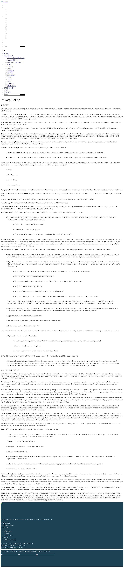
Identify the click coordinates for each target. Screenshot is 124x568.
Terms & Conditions (63, 122)
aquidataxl (10, 23)
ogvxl (9, 33)
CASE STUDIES (9, 40)
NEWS (6, 42)
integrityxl (10, 35)
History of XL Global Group (15, 10)
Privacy (6, 533)
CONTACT (7, 44)
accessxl (10, 18)
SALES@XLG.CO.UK (7, 525)
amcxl (9, 20)
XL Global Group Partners (15, 14)
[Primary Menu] (4, 50)
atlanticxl (10, 25)
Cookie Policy (8, 535)
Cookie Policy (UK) (10, 540)
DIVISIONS (7, 16)
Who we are (7, 531)
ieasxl (9, 29)
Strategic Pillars (12, 12)
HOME (6, 5)
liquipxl (9, 31)
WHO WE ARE (8, 7)
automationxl (11, 27)
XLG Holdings (11, 38)
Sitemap (6, 537)
